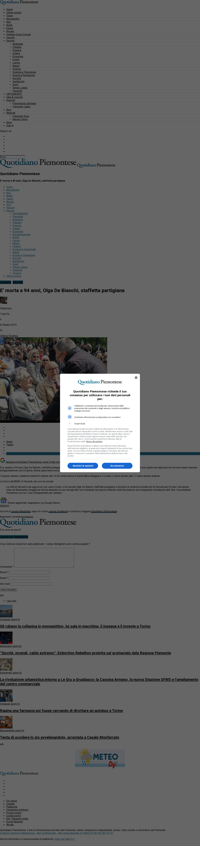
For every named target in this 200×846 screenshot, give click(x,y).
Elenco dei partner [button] (94, 441)
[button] (100, 424)
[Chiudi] (136, 377)
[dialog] (100, 423)
